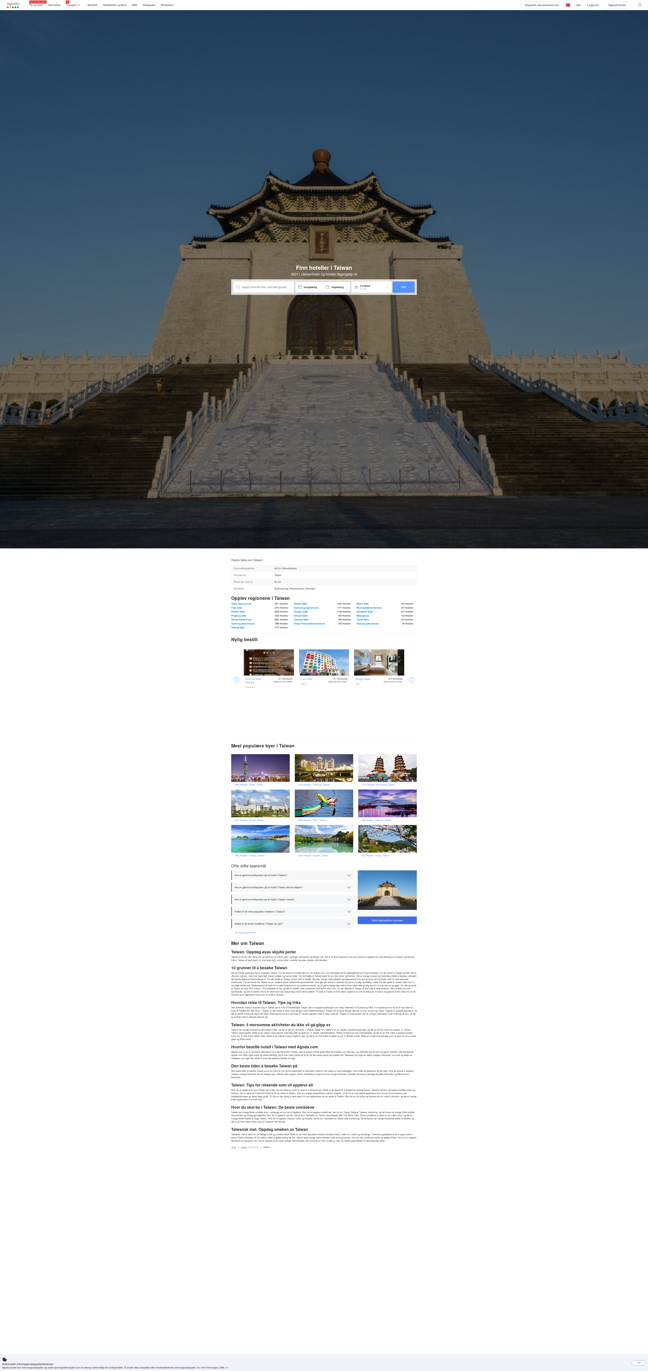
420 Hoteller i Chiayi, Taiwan (375, 855)
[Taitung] (261, 838)
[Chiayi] (388, 838)
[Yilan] (325, 803)
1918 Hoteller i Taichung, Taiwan (314, 784)
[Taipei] (261, 767)
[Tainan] (261, 803)
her (227, 1367)
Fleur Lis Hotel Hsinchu (253, 680)
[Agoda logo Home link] (13, 5)
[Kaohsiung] (388, 767)
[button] (568, 5)
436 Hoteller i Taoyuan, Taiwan (377, 820)
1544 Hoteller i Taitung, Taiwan (249, 855)
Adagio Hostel (363, 679)
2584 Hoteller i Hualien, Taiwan (313, 855)
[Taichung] (325, 767)
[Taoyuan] (388, 803)
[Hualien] (325, 838)
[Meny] (640, 5)
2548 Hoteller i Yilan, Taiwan (312, 820)
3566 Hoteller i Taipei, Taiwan (249, 784)
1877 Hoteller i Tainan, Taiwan (249, 820)
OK (638, 1362)
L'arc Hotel (306, 679)
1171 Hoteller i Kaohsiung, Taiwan (378, 784)
